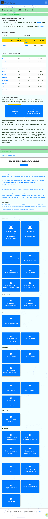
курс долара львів (28, 204)
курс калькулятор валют (13, 206)
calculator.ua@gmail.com (24, 513)
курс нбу (24, 204)
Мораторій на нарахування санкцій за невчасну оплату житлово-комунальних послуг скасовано (23, 180)
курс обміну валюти (7, 209)
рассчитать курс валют (35, 204)
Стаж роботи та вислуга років (8, 184)
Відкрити (24, 165)
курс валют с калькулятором (42, 206)
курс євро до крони (13, 204)
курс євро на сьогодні (19, 204)
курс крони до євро (20, 206)
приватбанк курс (25, 209)
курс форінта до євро (38, 207)
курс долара (30, 207)
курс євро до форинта (35, 206)
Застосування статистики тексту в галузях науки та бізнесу (15, 187)
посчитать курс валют (6, 206)
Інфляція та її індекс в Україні (8, 174)
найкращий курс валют (27, 206)
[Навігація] (46, 2)
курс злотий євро (12, 209)
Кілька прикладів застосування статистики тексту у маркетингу (16, 193)
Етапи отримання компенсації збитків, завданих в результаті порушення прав (19, 182)
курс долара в (40, 204)
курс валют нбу (4, 207)
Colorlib (39, 511)
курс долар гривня (31, 209)
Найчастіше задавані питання (8, 155)
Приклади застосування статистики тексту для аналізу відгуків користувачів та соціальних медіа (23, 195)
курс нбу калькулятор (6, 204)
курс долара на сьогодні (18, 209)
